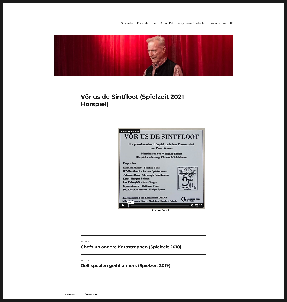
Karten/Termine (146, 23)
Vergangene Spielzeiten (192, 23)
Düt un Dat (166, 23)
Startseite (127, 23)
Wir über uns (218, 23)
